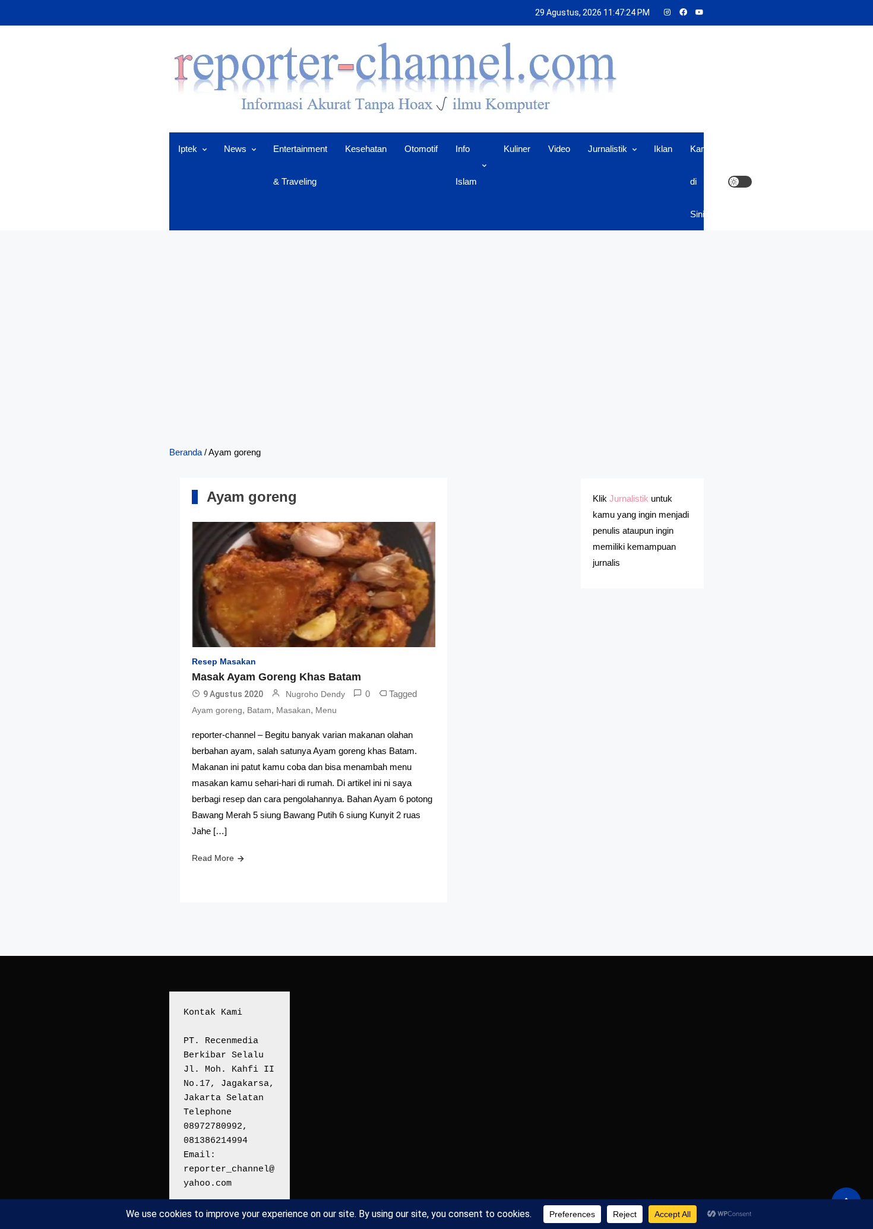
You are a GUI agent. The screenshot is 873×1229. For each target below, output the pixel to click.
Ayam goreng (217, 710)
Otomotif (421, 149)
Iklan (663, 149)
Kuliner (517, 149)
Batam (259, 710)
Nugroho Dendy (315, 694)
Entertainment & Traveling (300, 165)
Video (559, 149)
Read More (213, 858)
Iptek (187, 149)
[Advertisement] (436, 337)
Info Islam (466, 165)
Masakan (293, 710)
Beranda (185, 452)
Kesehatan (366, 149)
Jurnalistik (607, 149)
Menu (326, 710)
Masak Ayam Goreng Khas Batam (276, 677)
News (235, 149)
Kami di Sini (700, 181)
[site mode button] (740, 182)
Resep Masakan (224, 661)
